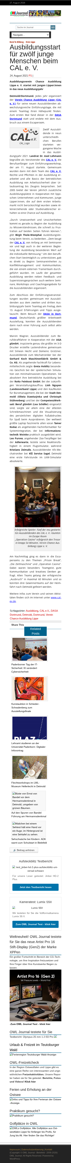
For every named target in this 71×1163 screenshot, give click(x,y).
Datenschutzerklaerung (32, 1149)
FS (30, 75)
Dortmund (38, 614)
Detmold (27, 614)
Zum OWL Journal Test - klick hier (35, 924)
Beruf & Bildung (17, 41)
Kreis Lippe (30, 41)
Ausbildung (32, 610)
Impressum (15, 1149)
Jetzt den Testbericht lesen (36, 887)
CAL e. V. (51, 159)
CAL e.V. (44, 610)
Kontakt (48, 1149)
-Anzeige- (51, 1054)
